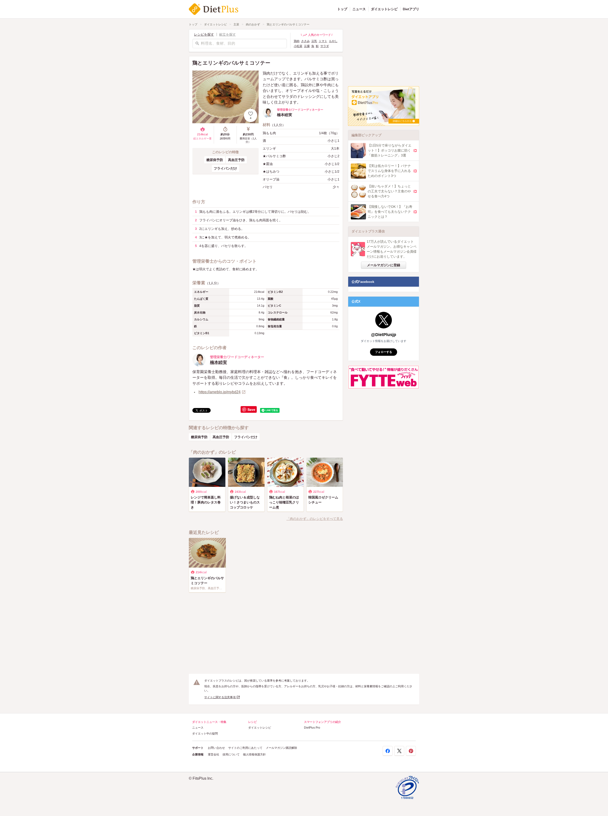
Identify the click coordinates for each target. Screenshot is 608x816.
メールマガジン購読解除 (281, 748)
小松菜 (298, 46)
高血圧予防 (236, 160)
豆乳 (314, 41)
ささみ (305, 41)
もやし (333, 41)
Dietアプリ (411, 9)
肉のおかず (253, 24)
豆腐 (307, 46)
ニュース (359, 9)
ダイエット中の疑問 (205, 733)
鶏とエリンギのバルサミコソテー (288, 24)
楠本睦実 (218, 362)
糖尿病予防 (214, 160)
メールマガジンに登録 (383, 265)
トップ (342, 9)
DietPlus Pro (312, 727)
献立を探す (227, 34)
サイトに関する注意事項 (220, 697)
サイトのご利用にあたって (245, 748)
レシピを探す (204, 34)
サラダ (324, 46)
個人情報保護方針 (254, 754)
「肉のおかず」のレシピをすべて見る (314, 519)
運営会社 (213, 754)
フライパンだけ (225, 168)
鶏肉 (296, 41)
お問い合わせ (216, 748)
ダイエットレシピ (384, 9)
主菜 (236, 24)
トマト (323, 41)
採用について (231, 754)
